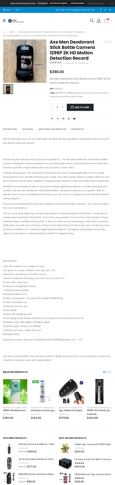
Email (74, 118)
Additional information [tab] (52, 129)
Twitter (57, 118)
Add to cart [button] (23, 384)
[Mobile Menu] (5, 20)
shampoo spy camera (60, 96)
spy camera (77, 96)
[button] (92, 21)
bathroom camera (58, 3)
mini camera (102, 93)
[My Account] (98, 21)
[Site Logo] (16, 20)
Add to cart (82, 107)
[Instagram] (110, 10)
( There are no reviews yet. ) (76, 63)
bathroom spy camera (84, 93)
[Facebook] (100, 10)
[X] (105, 10)
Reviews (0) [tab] (77, 129)
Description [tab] (10, 129)
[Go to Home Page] (4, 32)
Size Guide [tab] (27, 129)
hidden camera (77, 3)
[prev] (105, 42)
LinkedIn (63, 118)
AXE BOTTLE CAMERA (64, 93)
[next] (110, 42)
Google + (68, 118)
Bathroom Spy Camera (12, 408)
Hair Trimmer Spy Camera (97, 408)
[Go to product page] (15, 391)
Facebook (52, 118)
